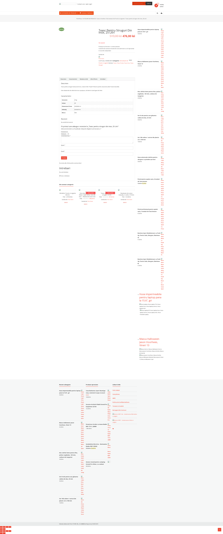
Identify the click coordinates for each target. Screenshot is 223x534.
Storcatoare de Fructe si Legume (115, 18)
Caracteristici (73, 79)
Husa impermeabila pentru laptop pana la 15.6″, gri (150, 297)
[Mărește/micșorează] (10, 527)
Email (63, 151)
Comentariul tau (65, 136)
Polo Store (101, 58)
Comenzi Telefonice (87, 13)
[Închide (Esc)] (1, 527)
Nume (63, 145)
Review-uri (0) (84, 79)
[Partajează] (4, 527)
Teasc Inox (127, 63)
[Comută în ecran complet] (7, 527)
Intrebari (102, 79)
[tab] (63, 79)
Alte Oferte (94, 79)
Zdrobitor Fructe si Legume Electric (67, 194)
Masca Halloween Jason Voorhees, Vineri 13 (149, 342)
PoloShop (79, 18)
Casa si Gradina (101, 18)
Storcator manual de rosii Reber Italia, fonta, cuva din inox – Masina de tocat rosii (87, 194)
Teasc (114, 63)
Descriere (63, 79)
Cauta (149, 3)
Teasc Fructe (120, 63)
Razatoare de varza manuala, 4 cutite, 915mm (126, 194)
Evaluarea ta (64, 131)
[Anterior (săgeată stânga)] (1, 529)
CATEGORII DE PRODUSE (69, 13)
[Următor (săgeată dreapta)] (4, 529)
